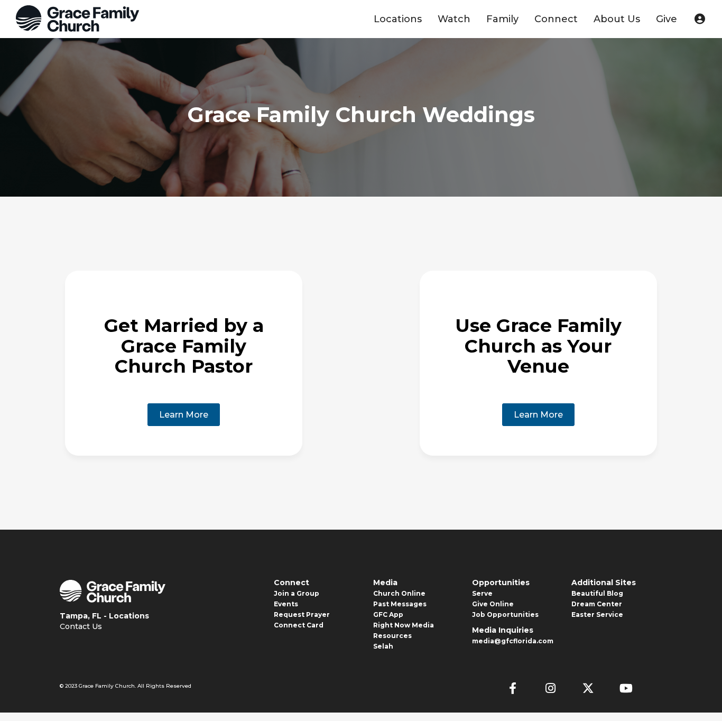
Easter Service (597, 614)
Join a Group (296, 593)
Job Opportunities (505, 614)
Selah (383, 646)
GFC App (388, 614)
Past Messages (400, 604)
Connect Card (298, 625)
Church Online (399, 593)
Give (666, 19)
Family (502, 19)
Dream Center (596, 604)
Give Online (493, 604)
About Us (617, 19)
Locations (398, 19)
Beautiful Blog (597, 593)
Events (286, 604)
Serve (482, 593)
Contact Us (81, 626)
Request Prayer (302, 614)
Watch (454, 19)
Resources (392, 636)
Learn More (183, 415)
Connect (556, 19)
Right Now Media (403, 625)
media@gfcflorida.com (512, 641)
